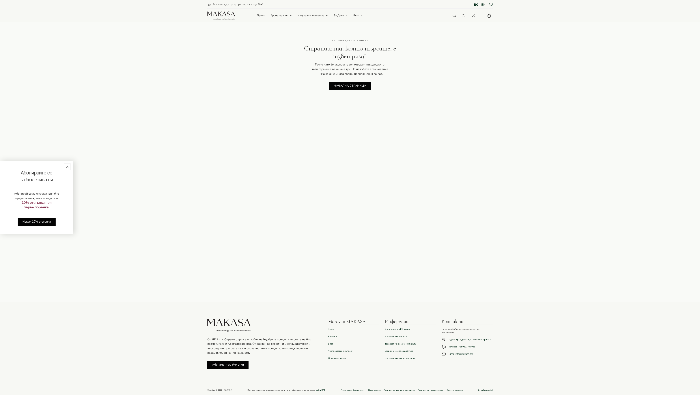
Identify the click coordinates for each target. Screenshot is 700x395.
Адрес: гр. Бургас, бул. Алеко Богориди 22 (470, 339)
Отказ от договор (455, 390)
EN (483, 5)
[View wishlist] (463, 15)
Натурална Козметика (311, 15)
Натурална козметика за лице (400, 358)
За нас (331, 329)
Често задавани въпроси (340, 350)
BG (476, 5)
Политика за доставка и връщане (399, 390)
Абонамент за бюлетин (228, 365)
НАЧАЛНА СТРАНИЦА (350, 86)
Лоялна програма (337, 358)
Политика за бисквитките (353, 390)
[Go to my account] (473, 15)
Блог (356, 15)
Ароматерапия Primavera (397, 329)
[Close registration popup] (67, 167)
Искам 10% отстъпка (37, 222)
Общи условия (374, 390)
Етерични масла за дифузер (399, 350)
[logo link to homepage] (221, 16)
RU (490, 5)
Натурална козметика (396, 336)
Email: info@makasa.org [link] (461, 354)
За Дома (339, 15)
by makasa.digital (485, 390)
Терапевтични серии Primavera (400, 343)
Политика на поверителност (431, 390)
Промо (261, 15)
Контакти (332, 336)
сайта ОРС (320, 390)
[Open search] (454, 15)
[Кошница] (489, 15)
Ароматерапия (279, 15)
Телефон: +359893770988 (462, 346)
